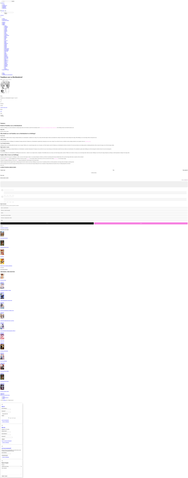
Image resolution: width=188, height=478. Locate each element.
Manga (5, 42)
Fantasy (5, 33)
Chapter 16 (2, 282)
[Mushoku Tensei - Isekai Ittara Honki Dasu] (2, 263)
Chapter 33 (2, 323)
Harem (5, 36)
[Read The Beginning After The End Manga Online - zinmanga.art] (2, 379)
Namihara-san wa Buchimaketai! (7, 74)
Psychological (6, 49)
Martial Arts (6, 43)
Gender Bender (6, 35)
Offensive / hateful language (5, 210)
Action (5, 25)
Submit (141, 223)
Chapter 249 (2, 384)
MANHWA (4, 6)
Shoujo (5, 53)
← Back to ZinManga (5, 421)
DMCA (3, 398)
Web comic (6, 64)
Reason (3, 464)
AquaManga (6, 227)
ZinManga (4, 400)
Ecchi (5, 32)
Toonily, (7, 79)
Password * (4, 436)
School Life (6, 51)
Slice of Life (6, 57)
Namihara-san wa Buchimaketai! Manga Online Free (48, 127)
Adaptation (6, 26)
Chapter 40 (2, 342)
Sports (5, 59)
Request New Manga (5, 20)
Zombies (5, 68)
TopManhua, (4, 79)
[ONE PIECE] (2, 254)
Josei (5, 39)
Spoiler (2, 212)
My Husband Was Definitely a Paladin (5, 290)
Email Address (4, 452)
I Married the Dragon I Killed (4, 371)
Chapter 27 (2, 313)
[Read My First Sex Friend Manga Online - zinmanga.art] (2, 278)
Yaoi (17, 160)
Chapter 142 (2, 393)
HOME (3, 4)
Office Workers (6, 48)
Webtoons (5, 65)
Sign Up (3, 427)
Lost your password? (5, 420)
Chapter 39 (2, 343)
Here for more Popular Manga (5, 395)
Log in (3, 440)
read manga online (88, 141)
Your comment (4, 468)
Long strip (5, 40)
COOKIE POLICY (5, 397)
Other (2, 220)
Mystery (5, 46)
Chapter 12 (2, 373)
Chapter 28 (2, 293)
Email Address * (4, 433)
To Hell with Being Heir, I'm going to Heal (6, 300)
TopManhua (2, 227)
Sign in (3, 406)
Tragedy (5, 62)
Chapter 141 (2, 394)
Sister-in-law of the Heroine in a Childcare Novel (7, 310)
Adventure (6, 27)
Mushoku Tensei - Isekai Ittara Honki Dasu (6, 265)
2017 (1, 111)
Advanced (2, 15)
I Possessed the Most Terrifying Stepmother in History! (7, 330)
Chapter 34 (2, 322)
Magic (5, 41)
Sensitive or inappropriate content (6, 217)
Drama (5, 31)
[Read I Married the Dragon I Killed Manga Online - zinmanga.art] (2, 369)
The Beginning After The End (4, 247)
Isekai (5, 38)
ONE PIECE (2, 256)
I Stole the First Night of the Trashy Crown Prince (7, 320)
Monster (5, 44)
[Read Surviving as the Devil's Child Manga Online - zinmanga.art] (2, 389)
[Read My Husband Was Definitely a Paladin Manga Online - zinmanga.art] (2, 288)
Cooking (5, 29)
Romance (3, 22)
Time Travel (6, 61)
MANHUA (4, 7)
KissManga (9, 79)
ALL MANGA (4, 5)
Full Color (5, 34)
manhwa (7, 158)
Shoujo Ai (5, 54)
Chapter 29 (2, 292)
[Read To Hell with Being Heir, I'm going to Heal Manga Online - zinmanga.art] (2, 298)
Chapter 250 (2, 383)
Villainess (5, 63)
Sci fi (5, 52)
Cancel (47, 223)
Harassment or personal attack (6, 215)
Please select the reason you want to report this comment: (9, 205)
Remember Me (5, 413)
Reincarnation (6, 50)
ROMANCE (4, 8)
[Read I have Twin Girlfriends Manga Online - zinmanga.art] (2, 359)
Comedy (5, 28)
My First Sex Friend (3, 280)
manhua (28, 158)
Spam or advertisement (4, 207)
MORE (3, 24)
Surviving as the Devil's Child (4, 391)
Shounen (5, 55)
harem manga (56, 158)
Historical (5, 37)
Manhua (3, 23)
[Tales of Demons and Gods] (2, 236)
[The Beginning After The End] (2, 245)
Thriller (5, 60)
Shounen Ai (6, 56)
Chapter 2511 (2, 363)
